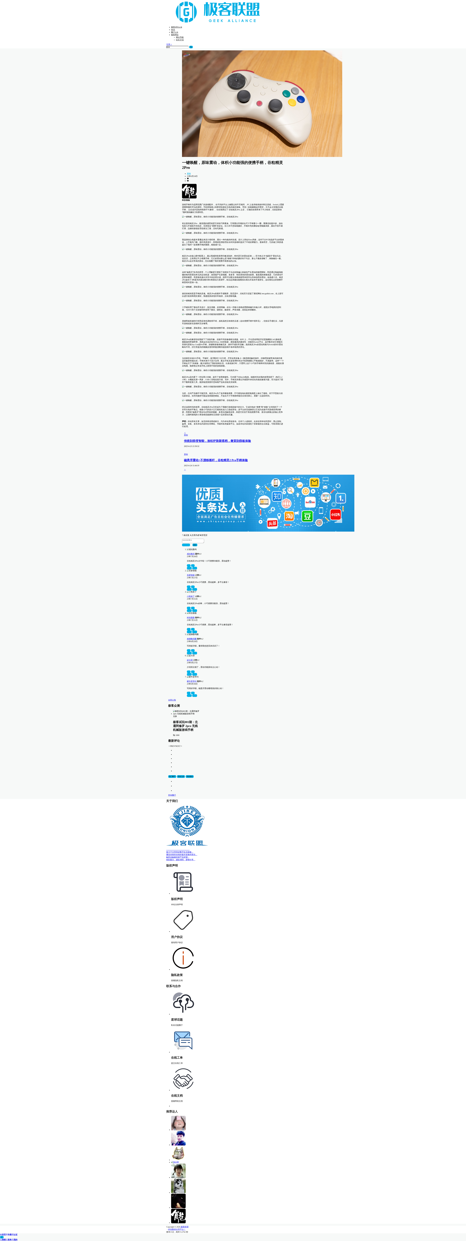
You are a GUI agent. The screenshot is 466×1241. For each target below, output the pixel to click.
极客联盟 (184, 1227)
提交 (194, 545)
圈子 (174, 32)
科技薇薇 (191, 618)
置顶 (189, 568)
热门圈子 (172, 776)
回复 (194, 568)
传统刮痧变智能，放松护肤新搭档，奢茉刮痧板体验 (217, 440)
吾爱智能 (191, 575)
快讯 (173, 30)
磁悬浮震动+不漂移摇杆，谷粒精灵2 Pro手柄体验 (216, 460)
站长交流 (180, 40)
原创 (189, 174)
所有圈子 (172, 795)
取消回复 (186, 545)
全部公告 (172, 700)
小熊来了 (191, 596)
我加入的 (181, 776)
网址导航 (180, 37)
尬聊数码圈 (192, 639)
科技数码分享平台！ (177, 1229)
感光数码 (191, 554)
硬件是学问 (192, 681)
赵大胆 (190, 660)
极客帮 (175, 35)
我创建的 (190, 776)
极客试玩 (176, 27)
